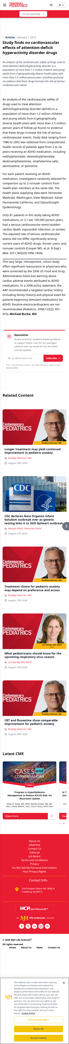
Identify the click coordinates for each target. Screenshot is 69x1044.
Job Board (34, 856)
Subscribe (51, 358)
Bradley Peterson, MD (19, 457)
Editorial (35, 852)
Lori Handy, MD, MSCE (20, 662)
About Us (34, 841)
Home (12, 947)
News (40, 947)
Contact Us (34, 848)
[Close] (63, 982)
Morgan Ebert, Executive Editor (25, 528)
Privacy (34, 864)
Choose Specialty (31, 13)
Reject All (38, 1028)
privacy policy (12, 367)
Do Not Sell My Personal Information (34, 867)
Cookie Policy (28, 1013)
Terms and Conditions (34, 860)
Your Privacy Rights (34, 871)
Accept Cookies (38, 1038)
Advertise (34, 845)
